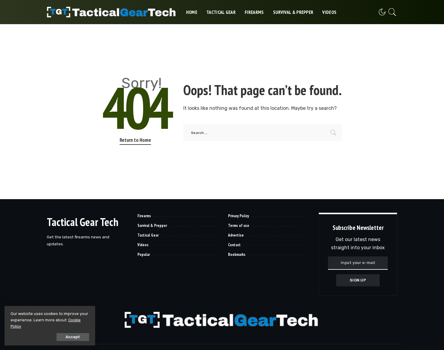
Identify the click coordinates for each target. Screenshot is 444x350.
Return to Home (135, 140)
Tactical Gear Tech (82, 222)
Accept (73, 337)
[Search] (392, 12)
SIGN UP (358, 280)
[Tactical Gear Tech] (112, 12)
